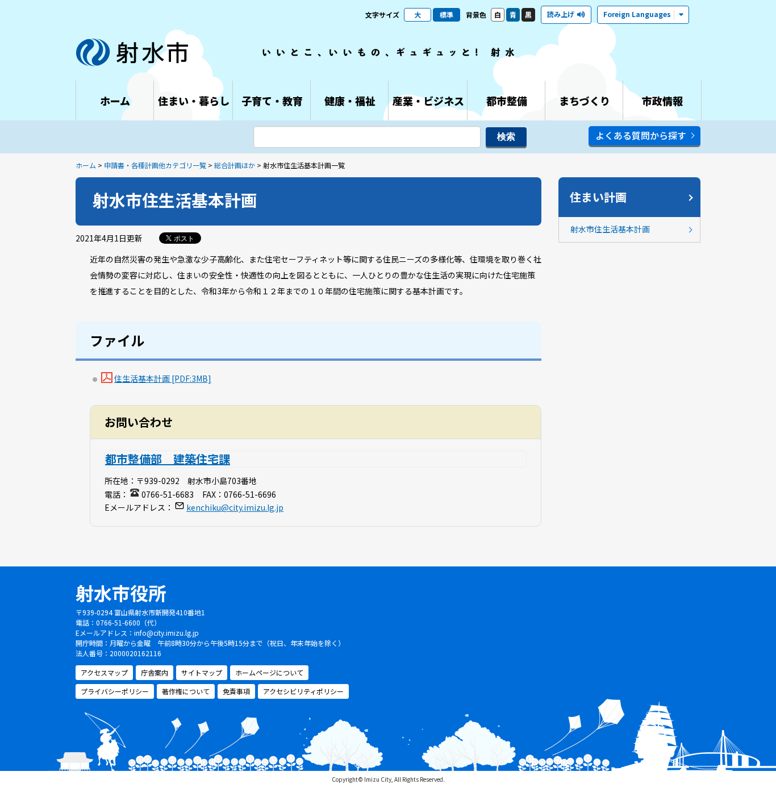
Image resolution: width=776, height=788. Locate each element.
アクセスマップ (104, 672)
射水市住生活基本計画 (610, 229)
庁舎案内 (154, 672)
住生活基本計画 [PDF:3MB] (162, 378)
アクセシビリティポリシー (303, 691)
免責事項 (236, 691)
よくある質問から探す (640, 135)
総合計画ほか (234, 165)
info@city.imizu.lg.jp (166, 632)
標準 (446, 14)
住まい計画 (598, 197)
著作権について (186, 691)
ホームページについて (269, 672)
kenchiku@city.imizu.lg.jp (234, 507)
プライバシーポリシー (115, 691)
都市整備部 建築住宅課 (167, 459)
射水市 (132, 52)
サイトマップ (201, 672)
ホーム (86, 165)
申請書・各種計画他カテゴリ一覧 (155, 165)
